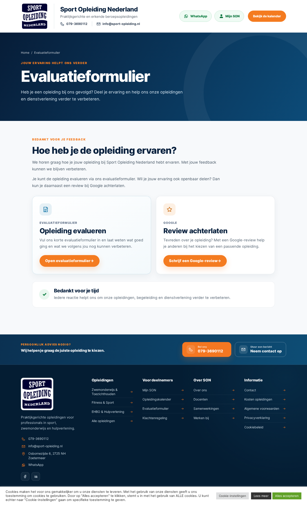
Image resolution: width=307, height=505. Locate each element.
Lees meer (261, 496)
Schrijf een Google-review (195, 260)
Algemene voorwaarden (261, 408)
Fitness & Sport (103, 402)
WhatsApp (36, 465)
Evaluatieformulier (155, 408)
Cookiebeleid (253, 427)
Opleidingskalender (156, 399)
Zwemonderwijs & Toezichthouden (105, 392)
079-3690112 (38, 438)
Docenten (201, 399)
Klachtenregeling (154, 418)
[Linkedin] (35, 476)
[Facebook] (25, 476)
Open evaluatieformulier (69, 260)
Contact (250, 390)
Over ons (200, 390)
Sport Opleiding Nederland (99, 9)
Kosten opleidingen (258, 399)
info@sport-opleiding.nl (45, 446)
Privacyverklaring (257, 418)
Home (25, 52)
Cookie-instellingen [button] (232, 496)
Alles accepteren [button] (287, 496)
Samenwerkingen (206, 408)
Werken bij (201, 418)
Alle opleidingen (103, 421)
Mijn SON (149, 390)
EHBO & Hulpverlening (108, 412)
